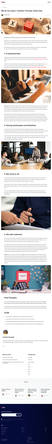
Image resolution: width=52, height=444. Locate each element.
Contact (23, 431)
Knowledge (30, 357)
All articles (4, 7)
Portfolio (23, 427)
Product (29, 366)
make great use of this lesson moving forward (38, 67)
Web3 (29, 373)
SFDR (28, 440)
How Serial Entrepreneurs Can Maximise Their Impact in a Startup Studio (13, 363)
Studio (29, 369)
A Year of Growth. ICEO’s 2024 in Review (9, 359)
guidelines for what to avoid (39, 59)
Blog (22, 429)
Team (29, 364)
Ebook (29, 371)
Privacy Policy (29, 437)
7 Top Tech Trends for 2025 (7, 357)
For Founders (3, 431)
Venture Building (31, 362)
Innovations (30, 359)
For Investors (3, 429)
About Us (3, 433)
